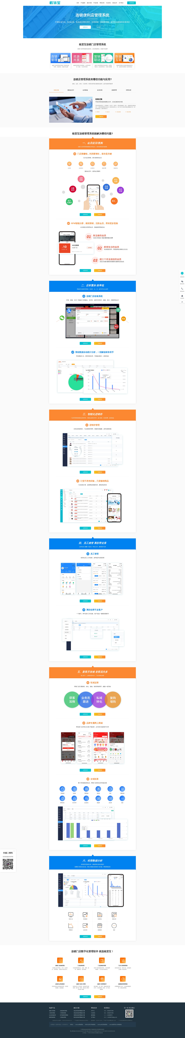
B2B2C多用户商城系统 (90, 1024)
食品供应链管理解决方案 (79, 1010)
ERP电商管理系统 (64, 1015)
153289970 (109, 1015)
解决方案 (89, 2)
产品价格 (95, 2)
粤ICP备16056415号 (89, 1031)
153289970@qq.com (112, 1017)
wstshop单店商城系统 (102, 1024)
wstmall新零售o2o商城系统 (115, 1024)
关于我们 (121, 2)
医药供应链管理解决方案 (79, 1017)
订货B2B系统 (52, 1012)
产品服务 (83, 2)
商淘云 (71, 1024)
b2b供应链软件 (52, 1015)
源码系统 (93, 1015)
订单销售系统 (63, 1012)
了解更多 (98, 27)
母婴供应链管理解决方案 (79, 1015)
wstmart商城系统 (79, 1024)
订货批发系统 (63, 1017)
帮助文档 (102, 2)
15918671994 (110, 1010)
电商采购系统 (52, 1017)
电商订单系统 (52, 1010)
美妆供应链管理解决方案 (79, 1012)
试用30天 (85, 27)
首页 (78, 2)
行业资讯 (108, 2)
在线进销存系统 (63, 1010)
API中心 (93, 1010)
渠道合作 (114, 2)
